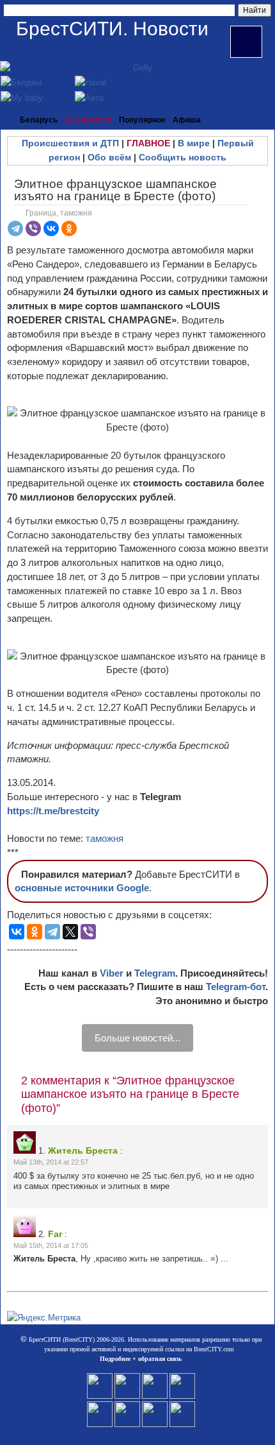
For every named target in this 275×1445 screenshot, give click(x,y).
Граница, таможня (59, 213)
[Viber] (33, 228)
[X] (70, 931)
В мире (194, 143)
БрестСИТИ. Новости (112, 28)
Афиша (187, 119)
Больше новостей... (137, 1037)
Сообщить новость (182, 157)
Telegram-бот (235, 986)
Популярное (142, 119)
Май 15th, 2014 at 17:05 (50, 1245)
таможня (104, 838)
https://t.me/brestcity (53, 810)
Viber (111, 973)
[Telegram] (15, 228)
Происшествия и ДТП (70, 143)
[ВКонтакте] (51, 228)
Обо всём (109, 157)
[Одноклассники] (69, 228)
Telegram (154, 973)
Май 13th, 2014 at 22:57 (50, 1162)
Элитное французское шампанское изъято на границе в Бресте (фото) (115, 190)
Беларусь (39, 119)
